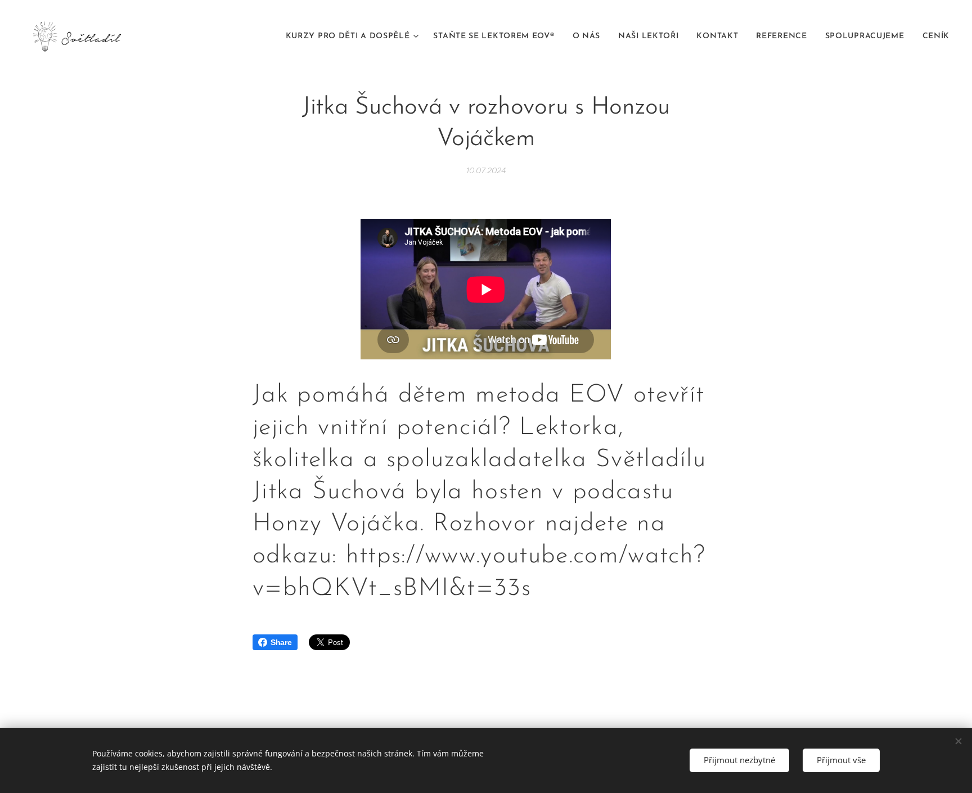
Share (281, 642)
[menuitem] (354, 36)
